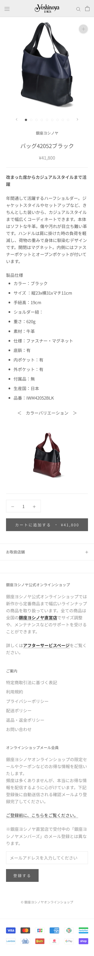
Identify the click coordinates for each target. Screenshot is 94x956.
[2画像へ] (31, 120)
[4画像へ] (42, 120)
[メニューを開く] (7, 8)
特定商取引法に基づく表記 (31, 682)
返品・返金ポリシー (25, 720)
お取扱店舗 (15, 551)
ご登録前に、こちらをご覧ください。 (42, 815)
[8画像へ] (63, 120)
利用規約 (14, 691)
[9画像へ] (68, 120)
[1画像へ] (26, 120)
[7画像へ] (57, 120)
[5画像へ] (47, 120)
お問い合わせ (19, 729)
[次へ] (77, 119)
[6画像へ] (52, 120)
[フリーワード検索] (78, 8)
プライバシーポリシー (27, 701)
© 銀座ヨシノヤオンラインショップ (47, 902)
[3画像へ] (36, 120)
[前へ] (16, 119)
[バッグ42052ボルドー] (47, 455)
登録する (22, 875)
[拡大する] (83, 28)
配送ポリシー (19, 710)
